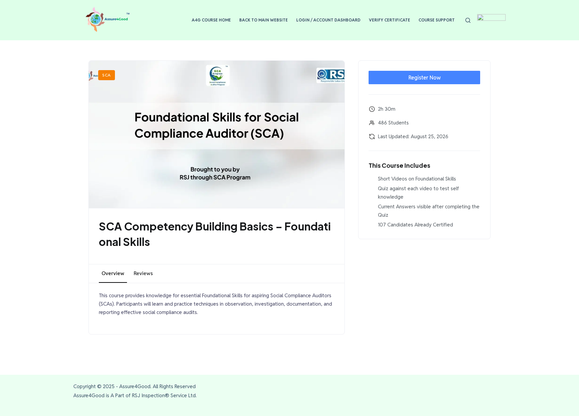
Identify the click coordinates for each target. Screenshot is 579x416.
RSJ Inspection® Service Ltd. (164, 395)
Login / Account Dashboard (328, 19)
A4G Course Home (211, 19)
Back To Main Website (263, 19)
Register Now (424, 77)
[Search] (467, 20)
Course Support (437, 19)
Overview (113, 273)
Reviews (143, 273)
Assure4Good (134, 386)
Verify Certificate (389, 19)
